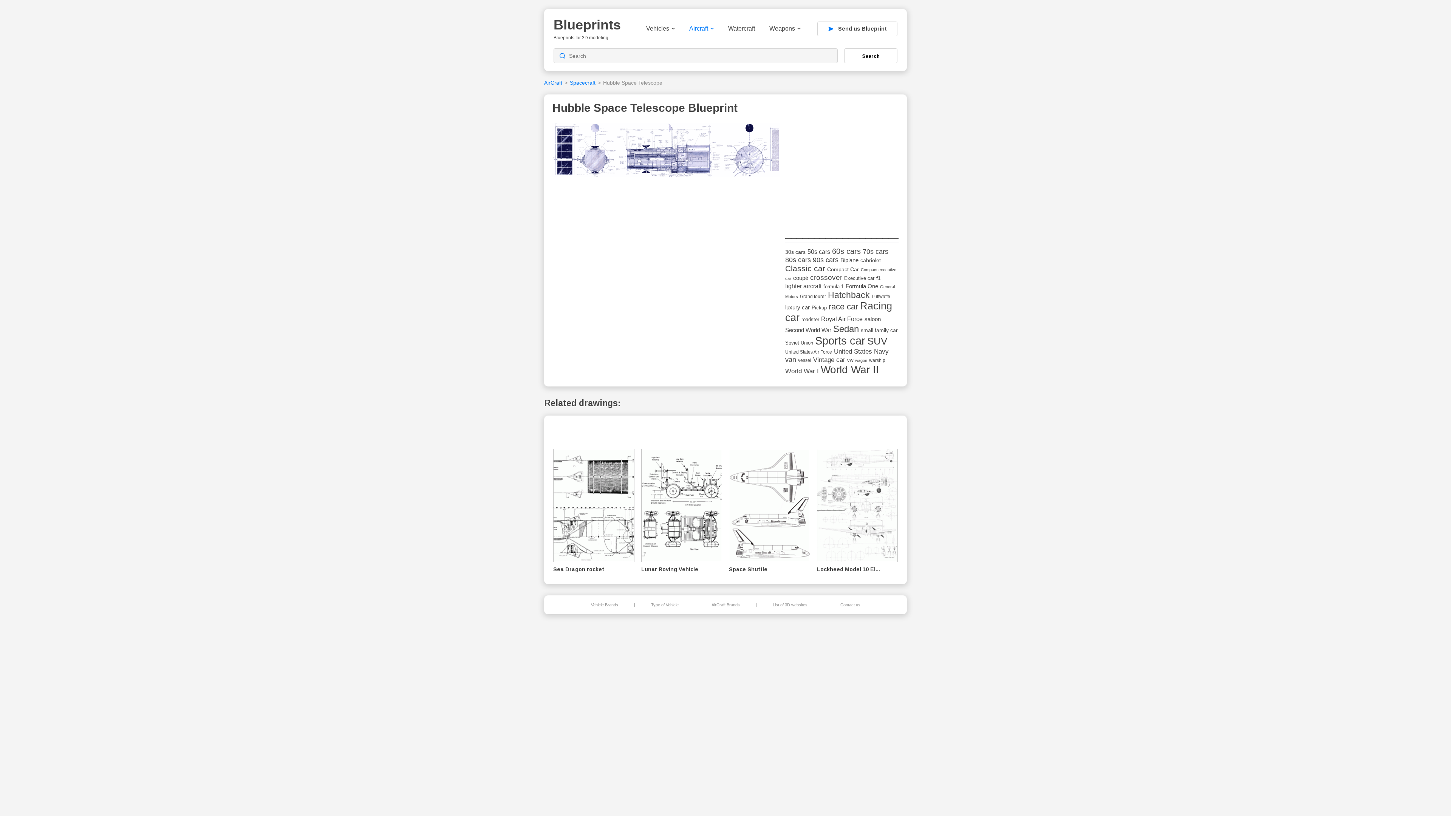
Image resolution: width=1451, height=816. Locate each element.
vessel (804, 360)
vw (850, 360)
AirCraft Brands (726, 605)
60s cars (846, 251)
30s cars (795, 252)
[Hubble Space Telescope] (666, 152)
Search (871, 56)
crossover (826, 277)
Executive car (859, 278)
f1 (878, 278)
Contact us (850, 605)
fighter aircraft (803, 286)
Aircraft (698, 28)
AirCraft (553, 83)
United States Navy (861, 351)
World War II (850, 370)
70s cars (875, 251)
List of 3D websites (790, 605)
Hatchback (849, 295)
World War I (802, 371)
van (790, 359)
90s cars (825, 260)
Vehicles (657, 28)
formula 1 (833, 286)
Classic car (805, 268)
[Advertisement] (842, 170)
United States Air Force (808, 351)
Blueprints (587, 24)
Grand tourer (813, 296)
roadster (810, 319)
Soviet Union (799, 343)
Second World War (808, 330)
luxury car (797, 307)
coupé (800, 278)
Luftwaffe (881, 296)
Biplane (849, 260)
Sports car (840, 340)
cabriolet (870, 260)
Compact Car (843, 269)
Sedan (846, 329)
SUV (877, 341)
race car (843, 306)
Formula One (862, 286)
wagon (861, 360)
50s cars (818, 252)
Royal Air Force (842, 318)
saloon (873, 319)
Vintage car (829, 359)
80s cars (798, 260)
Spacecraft (583, 83)
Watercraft (741, 28)
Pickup (819, 308)
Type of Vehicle (665, 605)
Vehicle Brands (604, 605)
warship (877, 360)
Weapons (782, 28)
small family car (879, 330)
